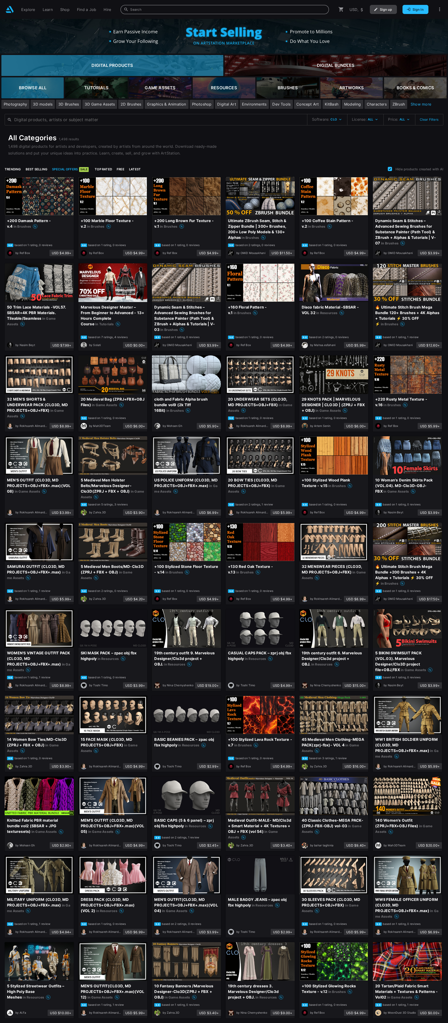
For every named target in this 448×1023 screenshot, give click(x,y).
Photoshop (202, 104)
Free (120, 169)
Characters (377, 104)
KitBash (331, 104)
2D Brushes (131, 104)
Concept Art (307, 104)
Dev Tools (281, 104)
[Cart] (341, 9)
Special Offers (70, 169)
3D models (42, 104)
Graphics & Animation (166, 104)
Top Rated (103, 169)
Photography (15, 104)
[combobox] (224, 9)
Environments (254, 104)
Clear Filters (429, 119)
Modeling (352, 104)
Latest (135, 169)
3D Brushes (68, 104)
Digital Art (226, 104)
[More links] (439, 9)
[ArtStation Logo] (10, 9)
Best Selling (37, 169)
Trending (13, 169)
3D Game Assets (100, 104)
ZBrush (398, 104)
